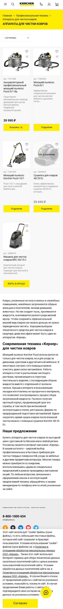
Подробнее (46, 127)
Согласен (20, 603)
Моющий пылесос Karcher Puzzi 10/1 (14, 177)
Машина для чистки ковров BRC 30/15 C (15, 258)
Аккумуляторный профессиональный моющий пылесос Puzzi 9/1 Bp (15, 87)
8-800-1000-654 (14, 516)
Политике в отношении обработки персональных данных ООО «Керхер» (29, 550)
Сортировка (10, 38)
